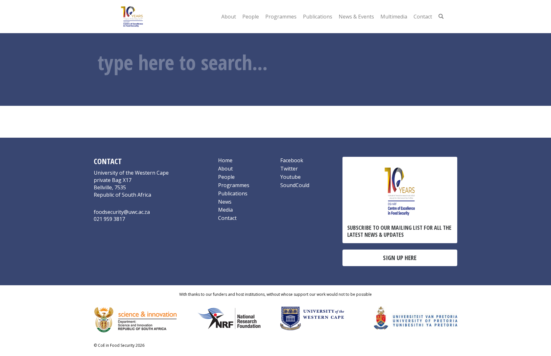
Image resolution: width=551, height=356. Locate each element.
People (250, 16)
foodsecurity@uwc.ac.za (122, 211)
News (224, 201)
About (228, 16)
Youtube (290, 176)
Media (225, 209)
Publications (317, 16)
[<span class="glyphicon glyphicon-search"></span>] (441, 17)
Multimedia (393, 16)
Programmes (281, 16)
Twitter (289, 168)
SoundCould (294, 185)
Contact (423, 16)
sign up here (399, 257)
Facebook (291, 160)
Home (225, 160)
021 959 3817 (109, 218)
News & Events (356, 16)
